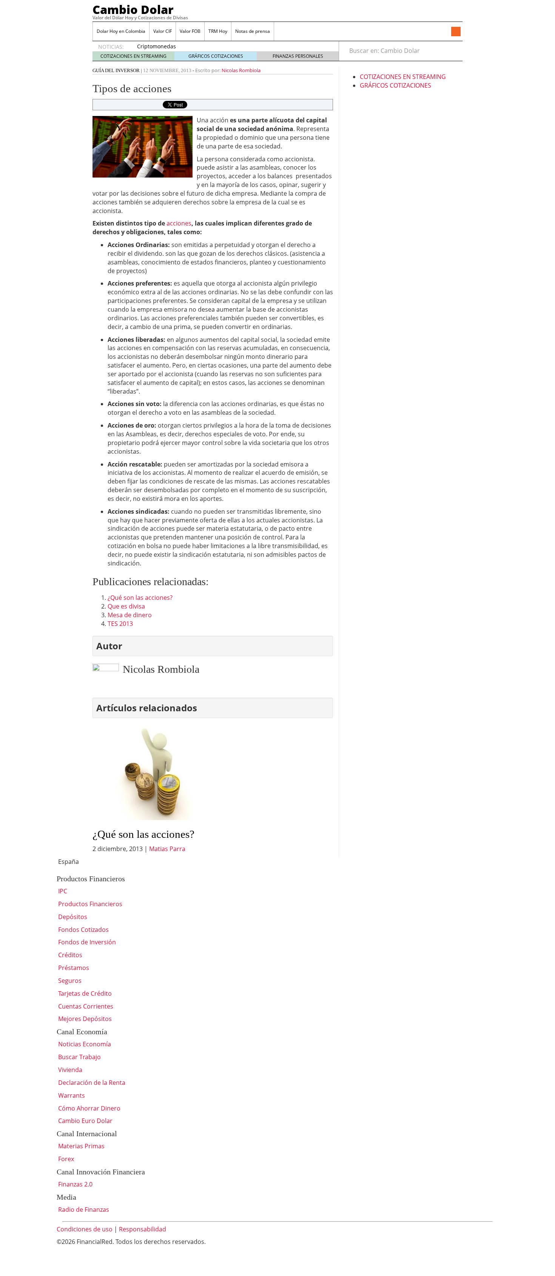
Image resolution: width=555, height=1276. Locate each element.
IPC (62, 891)
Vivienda (69, 1070)
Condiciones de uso (85, 1229)
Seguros (69, 980)
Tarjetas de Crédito (84, 993)
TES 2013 (120, 623)
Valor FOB (190, 31)
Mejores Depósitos (84, 1019)
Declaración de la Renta (91, 1082)
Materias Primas (81, 1146)
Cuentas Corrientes (85, 1006)
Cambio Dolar (133, 9)
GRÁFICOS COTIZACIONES (215, 56)
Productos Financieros (89, 904)
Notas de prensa (252, 31)
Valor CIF (162, 31)
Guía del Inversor (116, 70)
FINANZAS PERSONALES (298, 56)
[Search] (452, 50)
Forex (65, 1159)
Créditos (69, 955)
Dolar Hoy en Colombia (121, 31)
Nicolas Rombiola (241, 70)
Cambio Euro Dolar (85, 1121)
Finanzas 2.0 (74, 1184)
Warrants (71, 1095)
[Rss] (455, 32)
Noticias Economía (84, 1044)
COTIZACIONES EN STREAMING (133, 56)
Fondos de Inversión (86, 942)
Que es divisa (126, 606)
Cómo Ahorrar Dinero (88, 1108)
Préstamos (73, 968)
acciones (178, 223)
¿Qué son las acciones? (140, 597)
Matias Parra (167, 849)
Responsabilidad (142, 1229)
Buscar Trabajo (79, 1057)
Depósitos (72, 917)
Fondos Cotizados (83, 929)
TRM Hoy (217, 31)
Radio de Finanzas (83, 1209)
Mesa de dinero (130, 615)
